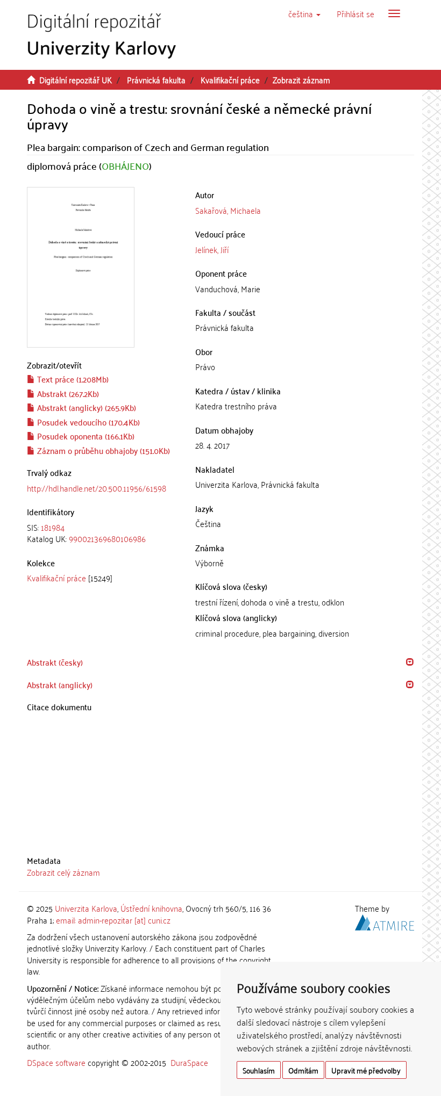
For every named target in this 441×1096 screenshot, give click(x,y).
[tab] (103, 533)
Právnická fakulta (156, 79)
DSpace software (56, 1062)
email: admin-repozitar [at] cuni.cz (113, 919)
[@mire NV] (384, 920)
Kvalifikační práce (230, 79)
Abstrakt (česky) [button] (55, 661)
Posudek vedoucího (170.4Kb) (87, 421)
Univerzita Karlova (86, 907)
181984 (53, 527)
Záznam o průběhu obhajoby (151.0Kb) (102, 450)
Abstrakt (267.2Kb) (67, 393)
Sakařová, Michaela (228, 210)
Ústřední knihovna (151, 907)
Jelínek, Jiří (212, 249)
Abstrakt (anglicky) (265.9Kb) (85, 407)
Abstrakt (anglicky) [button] (60, 684)
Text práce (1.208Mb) (72, 378)
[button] (304, 13)
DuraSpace (189, 1062)
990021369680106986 (107, 538)
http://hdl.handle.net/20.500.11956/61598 (96, 487)
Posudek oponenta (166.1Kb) (84, 435)
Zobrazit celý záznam (63, 871)
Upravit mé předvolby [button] (366, 1070)
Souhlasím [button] (259, 1070)
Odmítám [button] (303, 1070)
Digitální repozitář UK (75, 79)
